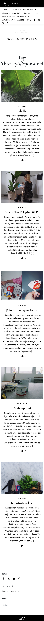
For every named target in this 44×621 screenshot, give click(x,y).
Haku (29, 20)
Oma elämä (8, 16)
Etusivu (5, 10)
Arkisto (20, 20)
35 (25, 545)
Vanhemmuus (23, 16)
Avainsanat (8, 20)
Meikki (36, 13)
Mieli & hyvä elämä (12, 13)
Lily (22, 618)
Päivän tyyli (29, 9)
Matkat (27, 13)
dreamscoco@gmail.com (11, 591)
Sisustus (16, 9)
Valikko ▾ (14, 4)
